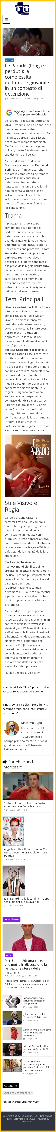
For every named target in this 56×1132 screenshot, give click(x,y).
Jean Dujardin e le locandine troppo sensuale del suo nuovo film (27, 900)
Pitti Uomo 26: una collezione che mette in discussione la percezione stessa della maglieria (27, 966)
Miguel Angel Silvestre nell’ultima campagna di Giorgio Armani (34, 1000)
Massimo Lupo (33, 98)
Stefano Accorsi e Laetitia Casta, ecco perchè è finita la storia (25, 804)
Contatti (17, 1101)
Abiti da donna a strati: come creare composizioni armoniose (37, 1032)
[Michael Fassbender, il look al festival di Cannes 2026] (12, 1044)
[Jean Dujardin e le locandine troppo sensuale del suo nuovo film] (14, 867)
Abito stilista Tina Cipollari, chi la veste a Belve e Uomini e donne (26, 689)
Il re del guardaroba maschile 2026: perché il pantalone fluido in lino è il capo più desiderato (36, 1066)
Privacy (35, 1101)
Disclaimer (27, 1101)
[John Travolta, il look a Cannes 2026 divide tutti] (12, 1013)
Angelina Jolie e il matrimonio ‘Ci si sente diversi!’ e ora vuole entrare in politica (27, 852)
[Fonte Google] (28, 113)
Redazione (8, 1101)
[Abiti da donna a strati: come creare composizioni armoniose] (12, 1028)
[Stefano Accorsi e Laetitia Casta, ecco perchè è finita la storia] (28, 774)
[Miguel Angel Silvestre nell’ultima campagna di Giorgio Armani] (12, 996)
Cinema (9, 60)
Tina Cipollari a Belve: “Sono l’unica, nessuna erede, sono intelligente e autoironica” (25, 709)
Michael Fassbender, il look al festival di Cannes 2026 (36, 1047)
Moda (8, 955)
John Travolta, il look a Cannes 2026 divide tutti (35, 1016)
